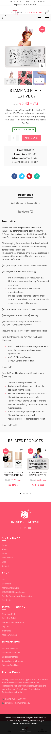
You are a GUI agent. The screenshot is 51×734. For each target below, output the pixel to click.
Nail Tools (6, 600)
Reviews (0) (25, 211)
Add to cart (31, 138)
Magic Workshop (9, 635)
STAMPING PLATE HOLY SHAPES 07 (38, 473)
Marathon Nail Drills (10, 588)
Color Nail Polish (9, 618)
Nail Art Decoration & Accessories (17, 596)
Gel (3, 579)
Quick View (21, 450)
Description (25, 194)
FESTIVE (35, 162)
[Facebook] (14, 176)
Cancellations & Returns (12, 661)
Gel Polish (6, 584)
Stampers (6, 631)
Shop (4, 553)
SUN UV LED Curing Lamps (14, 592)
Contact (5, 566)
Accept (25, 729)
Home (5, 545)
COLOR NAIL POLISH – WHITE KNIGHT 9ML (13, 473)
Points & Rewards (10, 648)
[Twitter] (22, 176)
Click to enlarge (42, 66)
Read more (13, 485)
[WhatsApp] (37, 176)
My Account (7, 557)
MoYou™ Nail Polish (16, 346)
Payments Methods (11, 653)
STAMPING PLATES (20, 162)
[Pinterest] (29, 176)
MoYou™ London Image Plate (21, 361)
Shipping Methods (10, 657)
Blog (4, 562)
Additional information (25, 203)
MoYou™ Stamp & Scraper (19, 357)
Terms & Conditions (11, 665)
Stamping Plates (9, 614)
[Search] (4, 14)
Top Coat (6, 626)
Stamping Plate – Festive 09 (28, 228)
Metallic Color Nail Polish (13, 622)
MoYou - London (31, 158)
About (5, 549)
